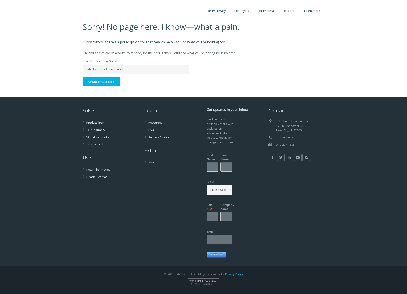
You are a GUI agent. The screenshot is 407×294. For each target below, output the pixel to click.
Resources (155, 122)
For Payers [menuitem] (241, 11)
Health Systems (96, 177)
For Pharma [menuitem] (266, 11)
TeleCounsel (94, 144)
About (152, 162)
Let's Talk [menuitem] (288, 11)
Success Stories (158, 137)
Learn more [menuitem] (312, 11)
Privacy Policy (234, 274)
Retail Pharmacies (98, 169)
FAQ (151, 130)
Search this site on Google (101, 61)
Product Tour (95, 122)
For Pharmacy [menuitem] (216, 11)
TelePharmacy (95, 130)
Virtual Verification (98, 137)
